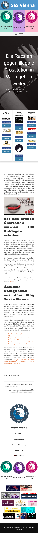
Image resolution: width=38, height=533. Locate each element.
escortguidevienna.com (6, 27)
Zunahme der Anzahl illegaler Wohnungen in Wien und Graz (21, 343)
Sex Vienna (27, 92)
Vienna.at (13, 282)
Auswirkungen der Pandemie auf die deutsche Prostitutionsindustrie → (21, 391)
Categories (19, 439)
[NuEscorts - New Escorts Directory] (28, 510)
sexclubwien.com (19, 27)
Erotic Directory (19, 445)
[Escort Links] (32, 503)
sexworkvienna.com (31, 27)
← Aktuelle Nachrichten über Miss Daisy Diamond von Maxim (18, 385)
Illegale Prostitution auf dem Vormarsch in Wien (21, 339)
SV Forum (19, 450)
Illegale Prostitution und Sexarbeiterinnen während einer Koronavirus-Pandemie (19, 362)
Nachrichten (15, 376)
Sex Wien (19, 434)
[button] (6, 122)
